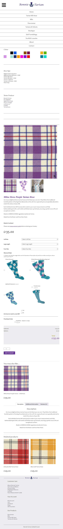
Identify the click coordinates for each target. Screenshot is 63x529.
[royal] (35, 57)
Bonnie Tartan (7, 98)
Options (6, 331)
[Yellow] (51, 57)
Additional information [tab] (32, 404)
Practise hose (37, 286)
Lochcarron (7, 104)
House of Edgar (8, 102)
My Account (11, 500)
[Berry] (8, 54)
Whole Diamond (9, 259)
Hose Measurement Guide (15, 492)
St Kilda (6, 105)
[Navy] (15, 56)
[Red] (28, 56)
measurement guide (15, 226)
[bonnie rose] (18, 54)
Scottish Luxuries (31, 38)
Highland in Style (8, 101)
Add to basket (9, 353)
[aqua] (5, 54)
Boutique (31, 31)
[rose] (31, 57)
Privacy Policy (11, 488)
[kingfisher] (55, 54)
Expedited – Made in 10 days (23, 321)
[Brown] (25, 53)
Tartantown (7, 107)
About (31, 42)
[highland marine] (51, 54)
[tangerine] (38, 57)
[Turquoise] (45, 56)
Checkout (10, 503)
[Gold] (41, 53)
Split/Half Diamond (12, 284)
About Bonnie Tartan (13, 485)
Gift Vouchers (11, 506)
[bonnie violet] (21, 54)
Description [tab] (20, 404)
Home (31, 12)
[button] (54, 154)
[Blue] (15, 53)
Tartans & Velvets (31, 27)
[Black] (11, 53)
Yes (23, 310)
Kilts (31, 19)
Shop (9, 505)
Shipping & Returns (13, 489)
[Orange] (18, 56)
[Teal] (41, 56)
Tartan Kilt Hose (31, 16)
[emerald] (35, 54)
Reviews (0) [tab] (44, 404)
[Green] (45, 53)
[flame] (38, 54)
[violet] (48, 57)
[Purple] (25, 56)
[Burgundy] (28, 53)
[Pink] (21, 56)
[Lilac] (5, 56)
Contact (31, 46)
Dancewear (31, 23)
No (23, 312)
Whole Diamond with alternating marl (40, 260)
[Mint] (11, 56)
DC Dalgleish (7, 99)
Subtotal (6, 328)
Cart (9, 502)
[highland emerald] (48, 54)
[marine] (8, 57)
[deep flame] (31, 54)
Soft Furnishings (31, 34)
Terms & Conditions (13, 487)
